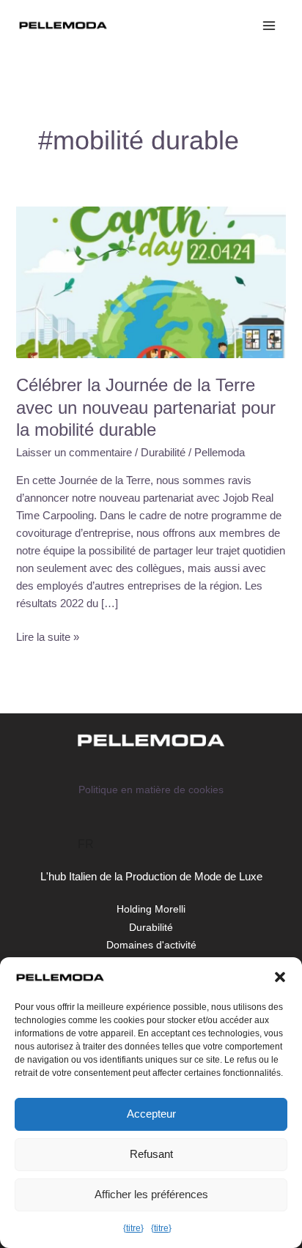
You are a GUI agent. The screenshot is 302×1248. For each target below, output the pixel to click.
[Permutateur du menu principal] (269, 25)
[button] (280, 977)
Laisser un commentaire (74, 452)
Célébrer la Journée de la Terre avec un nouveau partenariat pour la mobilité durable (146, 408)
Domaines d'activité (151, 945)
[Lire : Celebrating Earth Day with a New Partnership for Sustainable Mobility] (150, 281)
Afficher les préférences (151, 1194)
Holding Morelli (151, 909)
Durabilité (163, 452)
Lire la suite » (47, 635)
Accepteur (151, 1113)
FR (86, 844)
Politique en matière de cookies (151, 789)
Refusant (151, 1154)
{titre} (133, 1228)
